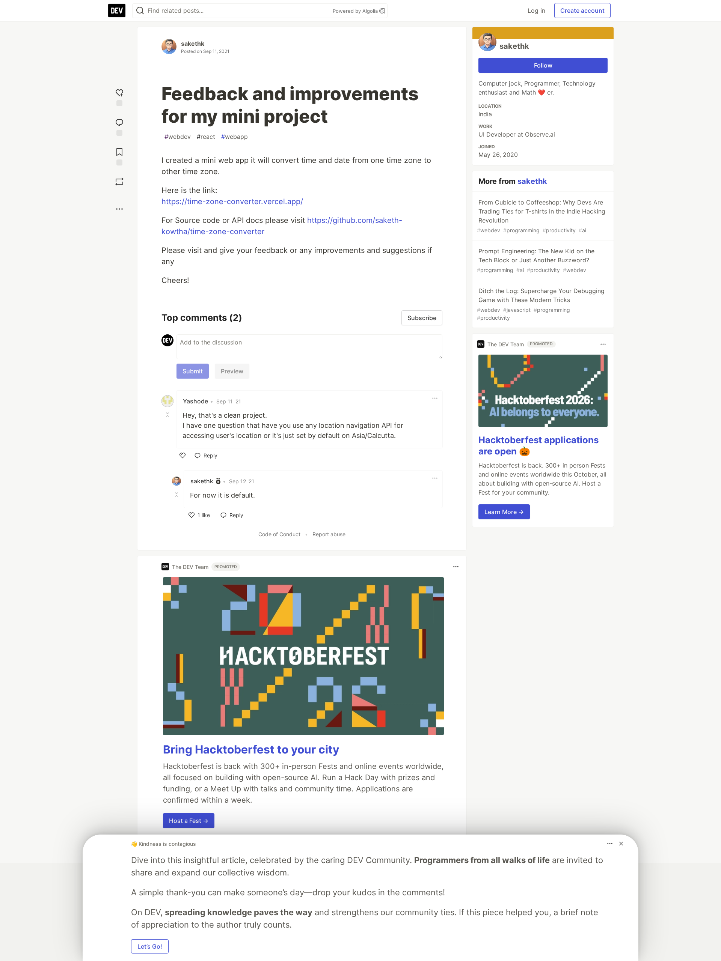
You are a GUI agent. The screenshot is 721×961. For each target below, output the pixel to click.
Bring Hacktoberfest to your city (251, 749)
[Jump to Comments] (119, 126)
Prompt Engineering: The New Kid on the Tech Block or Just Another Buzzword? (535, 260)
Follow (543, 65)
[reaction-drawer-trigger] (119, 96)
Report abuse (328, 534)
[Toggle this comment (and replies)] (168, 415)
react (206, 136)
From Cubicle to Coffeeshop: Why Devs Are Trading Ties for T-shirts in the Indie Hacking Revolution (541, 216)
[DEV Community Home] (116, 10)
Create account (582, 10)
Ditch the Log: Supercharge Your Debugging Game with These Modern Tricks (541, 304)
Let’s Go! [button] (149, 946)
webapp (234, 136)
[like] (182, 456)
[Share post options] (119, 209)
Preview (232, 371)
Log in (536, 10)
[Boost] (119, 181)
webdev (177, 136)
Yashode (195, 401)
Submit (193, 371)
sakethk (192, 43)
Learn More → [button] (504, 512)
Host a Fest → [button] (188, 820)
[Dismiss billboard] (621, 844)
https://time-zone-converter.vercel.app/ (232, 201)
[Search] (140, 11)
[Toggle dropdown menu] (435, 398)
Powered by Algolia (356, 11)
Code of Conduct (279, 534)
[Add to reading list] (119, 156)
